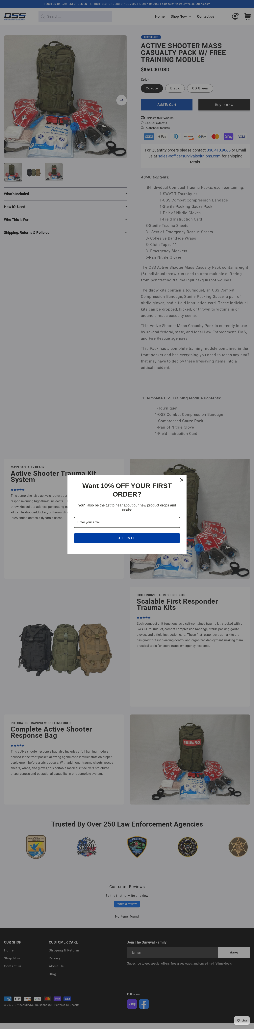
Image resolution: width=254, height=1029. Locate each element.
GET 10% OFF (127, 538)
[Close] (182, 480)
